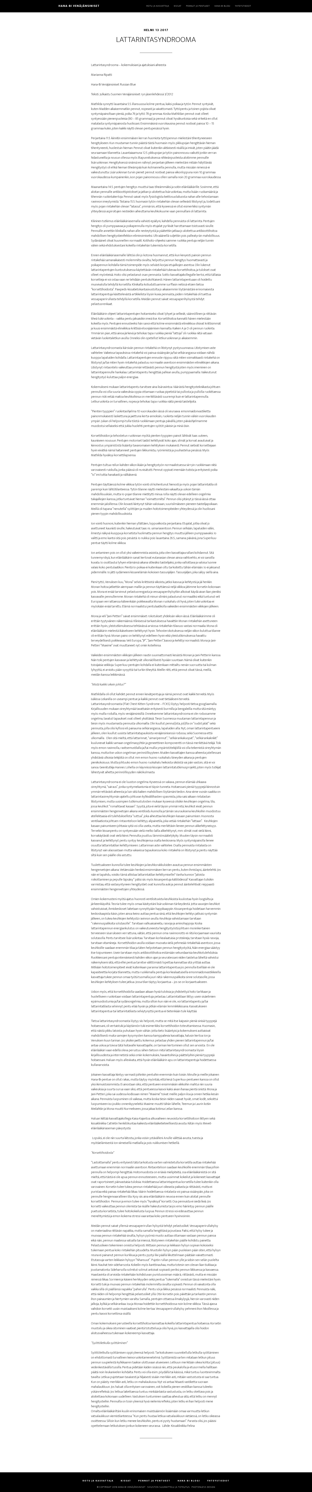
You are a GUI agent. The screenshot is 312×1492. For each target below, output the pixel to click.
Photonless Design (203, 1487)
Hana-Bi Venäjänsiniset (79, 6)
